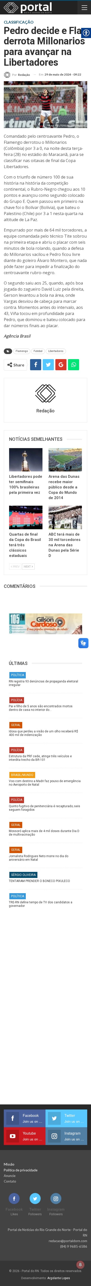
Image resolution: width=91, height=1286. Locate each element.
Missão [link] (9, 1164)
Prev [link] (15, 566)
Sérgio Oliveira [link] (23, 875)
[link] (17, 74)
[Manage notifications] (80, 1265)
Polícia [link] (16, 700)
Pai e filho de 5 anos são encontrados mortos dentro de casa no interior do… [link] (41, 708)
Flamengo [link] (22, 351)
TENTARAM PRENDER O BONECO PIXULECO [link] (39, 881)
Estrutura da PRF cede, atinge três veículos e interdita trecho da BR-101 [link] (40, 758)
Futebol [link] (38, 351)
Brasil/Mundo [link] (22, 775)
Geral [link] (15, 725)
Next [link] (27, 566)
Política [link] (17, 675)
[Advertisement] (45, 958)
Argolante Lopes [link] (58, 1278)
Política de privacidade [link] (20, 1170)
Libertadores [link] (55, 351)
